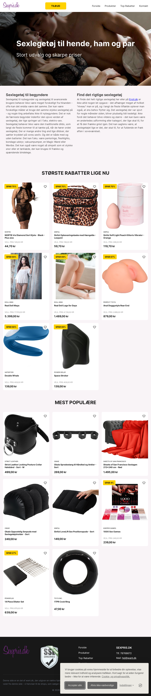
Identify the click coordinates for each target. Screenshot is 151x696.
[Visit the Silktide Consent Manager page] (140, 685)
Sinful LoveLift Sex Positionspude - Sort (74, 531)
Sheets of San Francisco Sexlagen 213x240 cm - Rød (120, 465)
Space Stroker (61, 375)
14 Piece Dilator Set (14, 601)
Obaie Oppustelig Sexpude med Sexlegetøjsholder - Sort (20, 532)
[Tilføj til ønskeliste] (45, 186)
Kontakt (143, 5)
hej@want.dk (129, 657)
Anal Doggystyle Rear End (116, 305)
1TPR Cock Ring (62, 601)
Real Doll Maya (12, 305)
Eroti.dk (133, 99)
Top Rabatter (127, 5)
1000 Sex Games (111, 531)
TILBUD (55, 5)
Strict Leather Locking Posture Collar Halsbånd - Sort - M (23, 465)
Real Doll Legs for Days (65, 305)
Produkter (110, 5)
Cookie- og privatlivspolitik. (116, 676)
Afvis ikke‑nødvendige (102, 685)
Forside (96, 5)
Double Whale (12, 375)
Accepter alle (75, 685)
